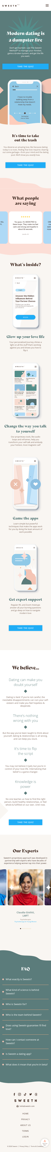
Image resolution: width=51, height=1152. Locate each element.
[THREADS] (36, 1094)
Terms (25, 1131)
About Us (25, 1125)
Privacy (25, 1119)
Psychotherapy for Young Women (26, 922)
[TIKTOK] (25, 1094)
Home (25, 1113)
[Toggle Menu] (47, 5)
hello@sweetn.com (27, 1106)
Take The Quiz (25, 66)
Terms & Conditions (37, 1146)
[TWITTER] (30, 1094)
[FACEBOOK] (14, 1094)
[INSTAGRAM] (19, 1094)
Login (25, 1136)
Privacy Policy (24, 1146)
